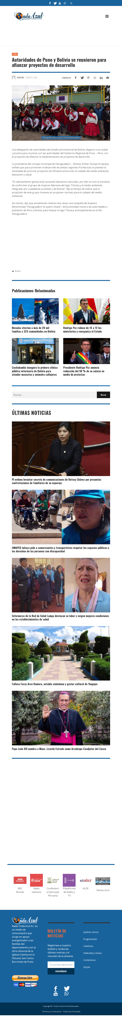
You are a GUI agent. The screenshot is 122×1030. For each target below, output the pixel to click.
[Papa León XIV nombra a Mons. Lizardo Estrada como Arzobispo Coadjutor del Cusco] (56, 718)
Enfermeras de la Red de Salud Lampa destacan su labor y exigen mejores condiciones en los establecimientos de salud (60, 617)
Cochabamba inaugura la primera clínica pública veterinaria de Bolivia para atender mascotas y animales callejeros (35, 371)
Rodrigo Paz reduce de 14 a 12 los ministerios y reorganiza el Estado (82, 329)
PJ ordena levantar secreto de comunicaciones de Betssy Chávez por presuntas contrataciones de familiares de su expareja (56, 481)
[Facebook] (50, 3)
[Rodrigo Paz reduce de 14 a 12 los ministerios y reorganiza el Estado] (82, 311)
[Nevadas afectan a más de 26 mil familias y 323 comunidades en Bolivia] (31, 311)
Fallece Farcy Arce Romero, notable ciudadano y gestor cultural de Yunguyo (54, 684)
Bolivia (18, 271)
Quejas (86, 967)
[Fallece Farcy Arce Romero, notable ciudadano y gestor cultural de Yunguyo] (56, 653)
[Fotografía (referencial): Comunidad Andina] (61, 113)
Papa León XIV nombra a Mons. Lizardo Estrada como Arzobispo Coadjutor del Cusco (59, 749)
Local (15, 54)
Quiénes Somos (91, 932)
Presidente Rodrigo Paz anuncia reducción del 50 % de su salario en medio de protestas (83, 371)
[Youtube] (60, 3)
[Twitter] (55, 3)
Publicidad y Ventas (92, 953)
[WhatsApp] (64, 3)
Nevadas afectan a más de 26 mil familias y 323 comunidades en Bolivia (33, 329)
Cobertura (88, 946)
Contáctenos (89, 960)
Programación (90, 939)
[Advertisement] (66, 34)
